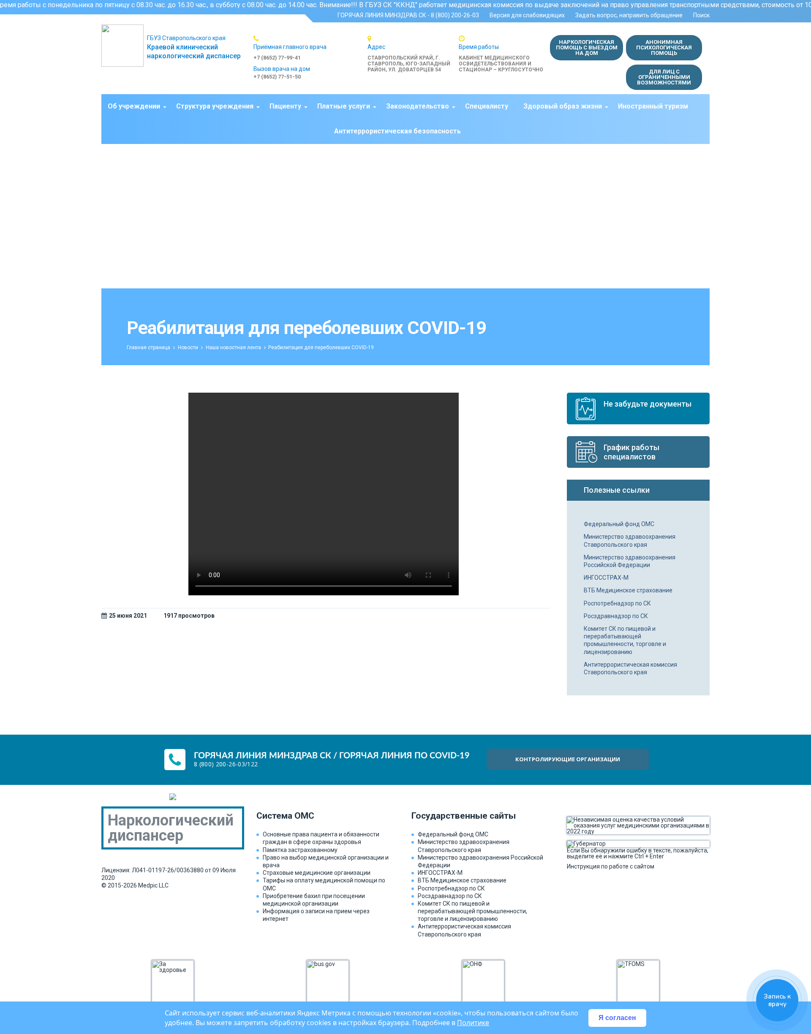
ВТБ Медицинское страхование (628, 590)
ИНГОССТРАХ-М (606, 577)
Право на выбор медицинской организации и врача (326, 861)
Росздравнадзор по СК (616, 616)
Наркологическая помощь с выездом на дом (587, 47)
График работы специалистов (631, 452)
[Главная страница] (124, 45)
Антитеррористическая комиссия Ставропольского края (630, 668)
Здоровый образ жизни (562, 106)
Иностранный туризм (653, 106)
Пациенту (285, 106)
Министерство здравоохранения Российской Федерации (629, 561)
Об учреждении (134, 106)
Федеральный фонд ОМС (619, 524)
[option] (310, 48)
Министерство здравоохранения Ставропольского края (629, 540)
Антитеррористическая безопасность (397, 131)
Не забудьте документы (647, 403)
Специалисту (486, 106)
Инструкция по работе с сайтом (610, 866)
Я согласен (617, 1017)
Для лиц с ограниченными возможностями (664, 77)
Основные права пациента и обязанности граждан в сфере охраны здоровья (321, 838)
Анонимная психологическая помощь (664, 47)
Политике (473, 1022)
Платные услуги (343, 106)
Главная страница (148, 347)
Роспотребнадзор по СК (617, 603)
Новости (188, 347)
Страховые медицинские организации (316, 872)
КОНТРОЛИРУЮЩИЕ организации (567, 759)
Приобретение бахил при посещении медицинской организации (314, 900)
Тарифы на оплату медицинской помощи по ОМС (324, 884)
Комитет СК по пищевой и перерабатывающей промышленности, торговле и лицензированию (625, 640)
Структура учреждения (214, 106)
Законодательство (417, 106)
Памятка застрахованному (300, 850)
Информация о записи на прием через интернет (316, 915)
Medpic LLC (153, 885)
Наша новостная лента (233, 347)
